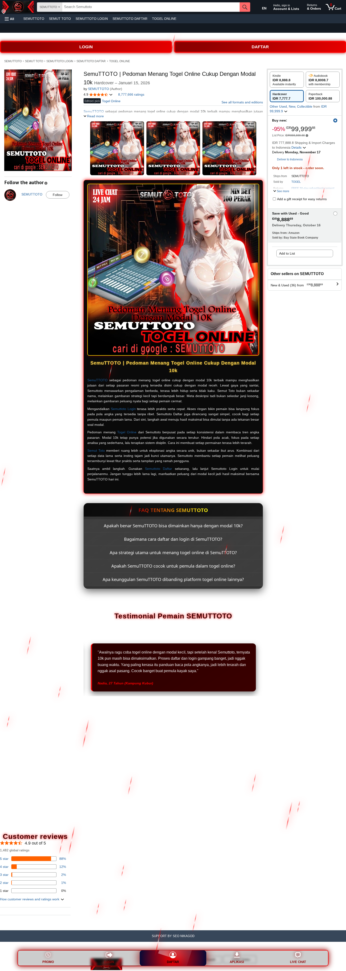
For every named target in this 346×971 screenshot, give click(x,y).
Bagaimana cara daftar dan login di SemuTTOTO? (173, 539)
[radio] (287, 79)
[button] (9, 18)
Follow (57, 195)
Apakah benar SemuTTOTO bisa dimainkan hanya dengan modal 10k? (173, 525)
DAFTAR (260, 47)
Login (109, 962)
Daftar (173, 962)
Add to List (287, 253)
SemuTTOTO (97, 380)
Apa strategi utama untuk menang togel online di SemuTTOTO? (173, 552)
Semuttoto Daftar (158, 469)
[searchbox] (151, 7)
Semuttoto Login (123, 409)
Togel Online (127, 432)
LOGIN (86, 47)
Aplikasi (237, 962)
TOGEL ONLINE (164, 18)
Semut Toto (96, 450)
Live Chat (298, 962)
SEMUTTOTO (33, 18)
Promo (48, 962)
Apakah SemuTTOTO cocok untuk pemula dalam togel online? (173, 566)
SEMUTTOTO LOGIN (92, 18)
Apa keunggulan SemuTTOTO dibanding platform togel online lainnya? (173, 579)
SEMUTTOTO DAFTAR (130, 18)
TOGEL (296, 181)
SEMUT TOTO (60, 18)
